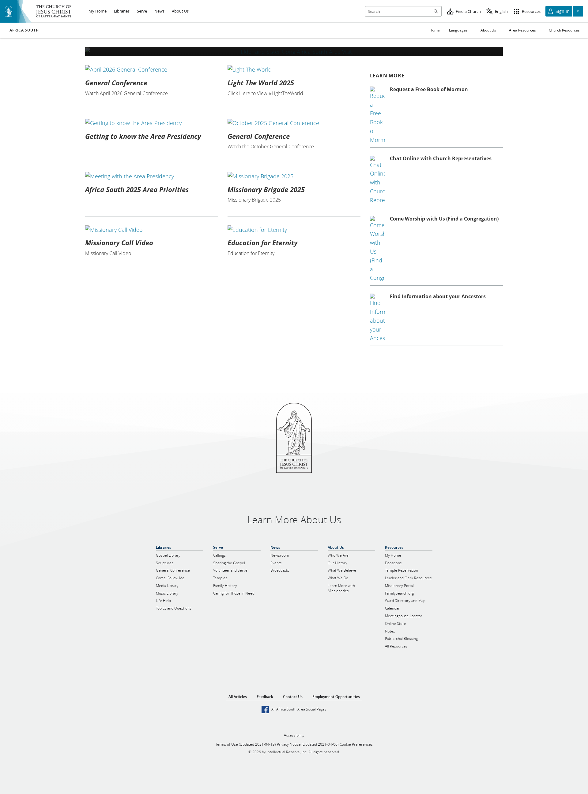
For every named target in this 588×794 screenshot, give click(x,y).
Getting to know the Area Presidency (143, 136)
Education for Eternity (262, 242)
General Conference (116, 82)
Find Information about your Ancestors (438, 296)
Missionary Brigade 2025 (266, 189)
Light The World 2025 (261, 82)
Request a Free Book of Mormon (429, 89)
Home (434, 30)
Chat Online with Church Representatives (441, 158)
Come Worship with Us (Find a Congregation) (444, 218)
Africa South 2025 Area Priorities (137, 189)
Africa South (24, 30)
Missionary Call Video (119, 242)
